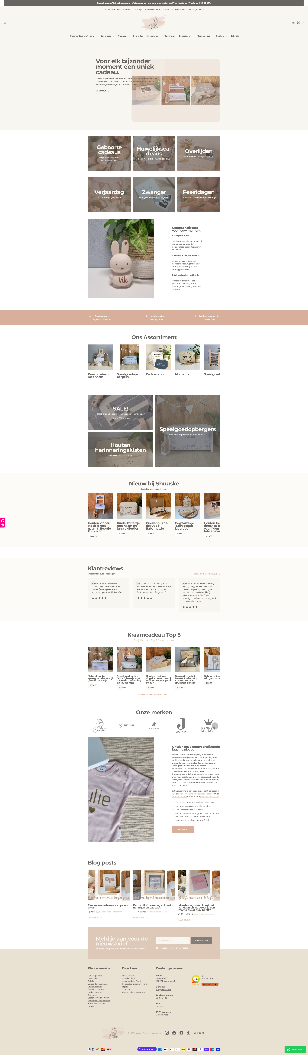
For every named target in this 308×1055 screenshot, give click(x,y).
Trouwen (122, 36)
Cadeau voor (203, 36)
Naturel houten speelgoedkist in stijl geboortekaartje (100, 678)
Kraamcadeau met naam (82, 36)
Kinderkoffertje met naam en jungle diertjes (128, 525)
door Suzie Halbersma (112, 911)
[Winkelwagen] (303, 23)
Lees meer (183, 829)
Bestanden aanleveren (98, 997)
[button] (4, 3)
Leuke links (127, 989)
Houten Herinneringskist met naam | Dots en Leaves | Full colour (158, 679)
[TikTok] (188, 1033)
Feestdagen (185, 36)
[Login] (293, 23)
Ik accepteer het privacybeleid (174, 948)
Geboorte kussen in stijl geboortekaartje (216, 677)
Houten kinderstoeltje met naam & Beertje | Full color (100, 527)
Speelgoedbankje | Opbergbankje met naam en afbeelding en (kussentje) (129, 679)
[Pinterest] (174, 1033)
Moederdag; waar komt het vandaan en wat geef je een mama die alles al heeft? (196, 908)
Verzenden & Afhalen (98, 984)
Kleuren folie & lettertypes (134, 992)
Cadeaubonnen (95, 992)
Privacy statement (96, 1003)
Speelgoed (106, 36)
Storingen (92, 995)
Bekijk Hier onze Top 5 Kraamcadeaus (154, 640)
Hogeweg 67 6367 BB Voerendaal (165, 979)
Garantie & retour (96, 989)
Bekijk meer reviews (206, 574)
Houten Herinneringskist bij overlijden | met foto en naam (216, 527)
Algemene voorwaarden (99, 1000)
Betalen (91, 981)
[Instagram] (167, 1033)
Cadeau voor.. (156, 374)
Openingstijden (95, 975)
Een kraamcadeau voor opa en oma (108, 906)
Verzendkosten (95, 986)
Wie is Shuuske (128, 975)
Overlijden (138, 36)
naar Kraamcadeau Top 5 (153, 695)
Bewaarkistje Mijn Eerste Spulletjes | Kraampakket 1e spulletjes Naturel (186, 679)
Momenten (183, 374)
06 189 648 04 (162, 998)
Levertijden (93, 978)
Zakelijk (235, 36)
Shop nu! (101, 91)
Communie (170, 36)
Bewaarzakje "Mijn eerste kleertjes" (184, 525)
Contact (92, 1006)
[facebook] (181, 1033)
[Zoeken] (5, 23)
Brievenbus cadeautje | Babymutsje (157, 525)
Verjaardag (152, 36)
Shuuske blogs (128, 978)
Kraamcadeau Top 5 (131, 981)
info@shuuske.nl (163, 989)
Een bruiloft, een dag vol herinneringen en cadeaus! (153, 906)
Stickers (220, 36)
